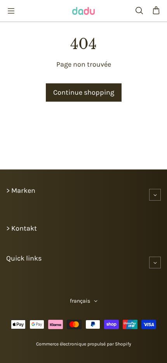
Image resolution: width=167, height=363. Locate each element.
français (80, 301)
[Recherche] (139, 11)
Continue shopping (83, 92)
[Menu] (11, 11)
